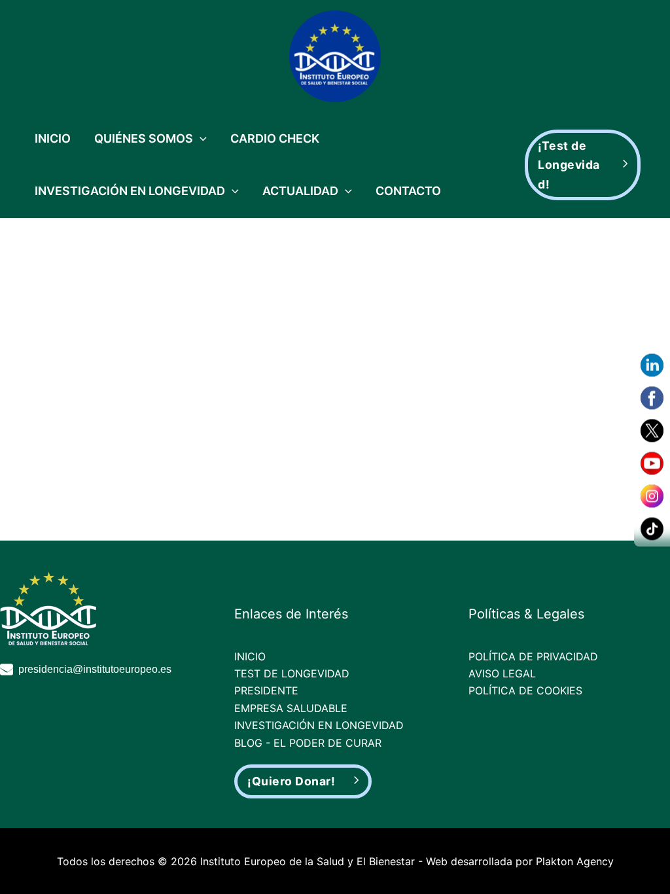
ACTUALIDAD (300, 191)
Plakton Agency (575, 861)
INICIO (53, 138)
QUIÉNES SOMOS (143, 138)
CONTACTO (408, 191)
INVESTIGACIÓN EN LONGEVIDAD (130, 191)
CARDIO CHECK (274, 138)
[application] (200, 139)
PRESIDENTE (266, 690)
